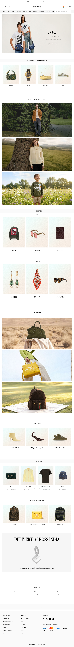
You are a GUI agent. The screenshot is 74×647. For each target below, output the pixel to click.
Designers (18, 11)
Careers (22, 630)
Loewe (28, 486)
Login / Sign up (9, 6)
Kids (13, 11)
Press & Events (6, 618)
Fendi (62, 85)
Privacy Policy (6, 624)
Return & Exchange (7, 630)
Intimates (48, 11)
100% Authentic (24, 633)
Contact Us (23, 615)
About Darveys (6, 615)
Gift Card (23, 624)
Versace (28, 85)
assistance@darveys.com (58, 597)
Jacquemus (45, 85)
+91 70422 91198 (37, 597)
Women (9, 11)
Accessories (41, 11)
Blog (22, 621)
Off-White (45, 486)
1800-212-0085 (15, 597)
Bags (29, 11)
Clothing (25, 11)
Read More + (37, 640)
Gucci (62, 486)
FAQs (4, 627)
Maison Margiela (11, 486)
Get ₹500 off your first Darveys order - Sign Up (37, 1)
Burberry (11, 85)
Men (4, 11)
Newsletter (23, 627)
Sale (53, 11)
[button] (63, 7)
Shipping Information (8, 633)
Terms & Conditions (8, 621)
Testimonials (23, 636)
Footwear (35, 11)
